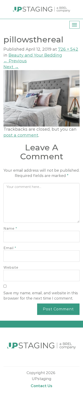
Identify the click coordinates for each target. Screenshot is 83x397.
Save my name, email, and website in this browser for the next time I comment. (40, 296)
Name (10, 228)
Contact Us (41, 386)
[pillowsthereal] (41, 98)
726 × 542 (68, 49)
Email (9, 248)
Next (11, 66)
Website (10, 267)
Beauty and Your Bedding (35, 55)
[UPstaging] (41, 9)
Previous (15, 60)
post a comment (20, 135)
